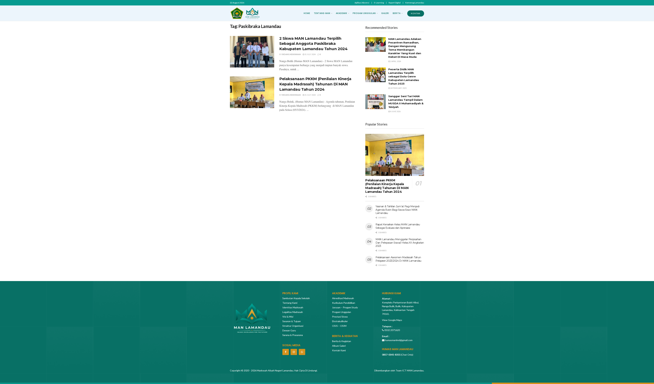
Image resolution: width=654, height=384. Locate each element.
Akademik (341, 13)
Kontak (415, 13)
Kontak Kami (339, 350)
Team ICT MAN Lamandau (410, 370)
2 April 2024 (395, 61)
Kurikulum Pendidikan (343, 302)
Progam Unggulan (364, 13)
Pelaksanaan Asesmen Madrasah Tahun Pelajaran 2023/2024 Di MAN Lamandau (398, 259)
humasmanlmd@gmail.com (398, 340)
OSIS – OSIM (339, 325)
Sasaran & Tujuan (291, 321)
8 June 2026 (395, 111)
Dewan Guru (289, 330)
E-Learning (379, 2)
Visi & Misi (287, 316)
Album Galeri (339, 345)
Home (307, 13)
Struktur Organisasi (292, 325)
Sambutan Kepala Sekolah (296, 298)
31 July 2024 (310, 54)
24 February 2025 (398, 88)
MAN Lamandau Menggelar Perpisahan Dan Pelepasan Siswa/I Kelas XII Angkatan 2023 (400, 242)
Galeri (385, 13)
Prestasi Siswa (340, 316)
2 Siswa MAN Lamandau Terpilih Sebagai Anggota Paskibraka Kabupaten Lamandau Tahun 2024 (313, 43)
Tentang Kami (289, 302)
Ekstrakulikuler (340, 321)
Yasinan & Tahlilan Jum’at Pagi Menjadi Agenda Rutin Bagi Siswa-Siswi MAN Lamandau (397, 210)
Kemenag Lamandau (414, 2)
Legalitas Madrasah (292, 312)
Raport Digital (395, 2)
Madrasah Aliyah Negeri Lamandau (274, 370)
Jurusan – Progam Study (345, 307)
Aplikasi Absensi (362, 2)
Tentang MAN (322, 13)
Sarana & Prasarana (292, 335)
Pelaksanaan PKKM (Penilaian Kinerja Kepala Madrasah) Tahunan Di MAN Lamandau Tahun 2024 (315, 84)
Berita (397, 13)
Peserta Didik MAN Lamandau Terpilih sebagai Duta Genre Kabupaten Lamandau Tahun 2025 (403, 76)
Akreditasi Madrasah (343, 298)
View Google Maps (392, 320)
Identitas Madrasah (292, 307)
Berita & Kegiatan (341, 341)
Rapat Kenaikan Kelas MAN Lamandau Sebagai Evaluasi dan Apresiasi (398, 226)
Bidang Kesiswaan (291, 54)
